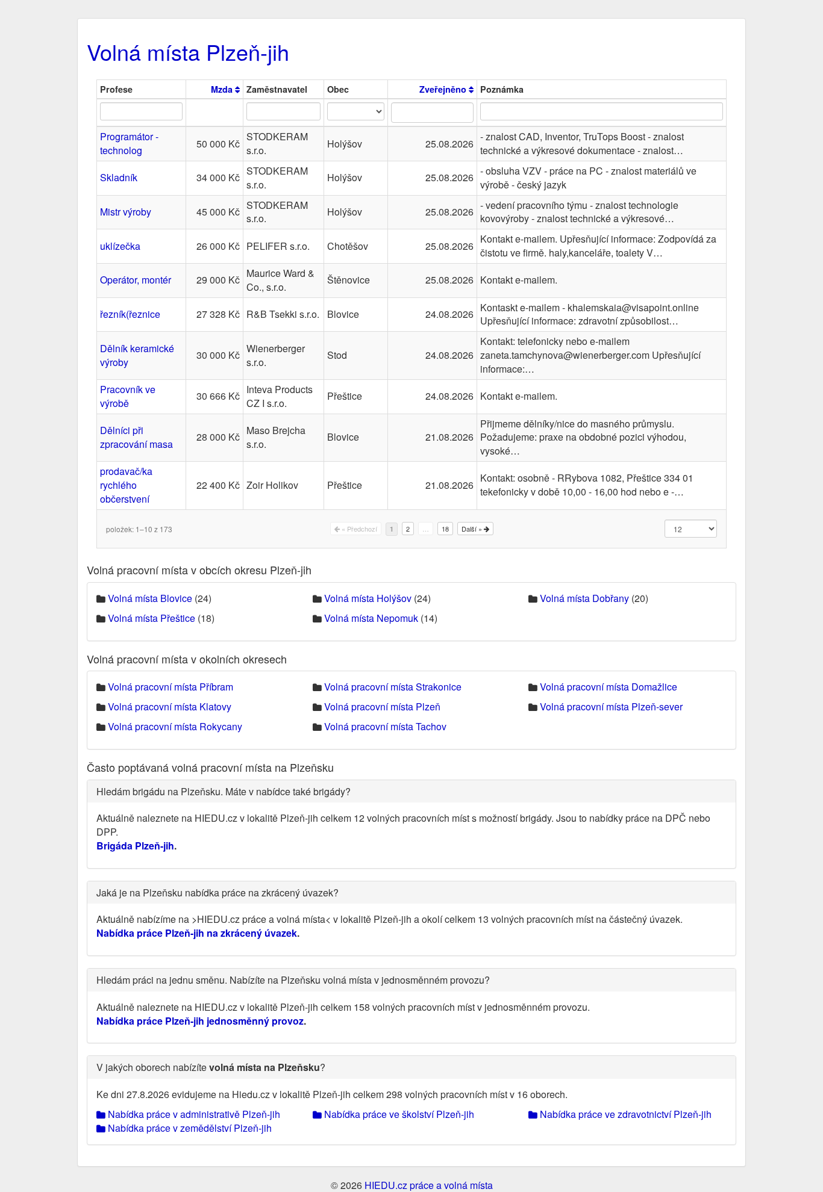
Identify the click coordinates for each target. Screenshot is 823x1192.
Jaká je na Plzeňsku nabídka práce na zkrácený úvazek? (217, 892)
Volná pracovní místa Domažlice (608, 687)
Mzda (223, 89)
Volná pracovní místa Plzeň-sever (611, 706)
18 (445, 528)
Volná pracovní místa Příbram (170, 687)
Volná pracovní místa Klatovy (169, 706)
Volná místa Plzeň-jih (188, 51)
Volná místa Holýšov (367, 598)
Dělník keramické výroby (137, 355)
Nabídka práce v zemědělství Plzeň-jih (188, 1128)
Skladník (118, 177)
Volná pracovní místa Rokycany (175, 726)
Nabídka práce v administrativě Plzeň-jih (192, 1114)
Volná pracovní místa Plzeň (382, 706)
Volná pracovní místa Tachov (385, 726)
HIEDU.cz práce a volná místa (429, 1185)
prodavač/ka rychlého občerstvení (126, 485)
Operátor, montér (135, 280)
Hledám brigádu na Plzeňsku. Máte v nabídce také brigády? (223, 791)
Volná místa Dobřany (584, 598)
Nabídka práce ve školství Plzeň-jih (398, 1114)
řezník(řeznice (130, 314)
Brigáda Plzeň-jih (135, 845)
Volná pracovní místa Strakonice (393, 687)
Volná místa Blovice (150, 598)
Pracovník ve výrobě (127, 396)
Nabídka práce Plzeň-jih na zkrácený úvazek (196, 933)
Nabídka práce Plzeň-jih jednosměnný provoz (200, 1021)
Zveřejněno (444, 89)
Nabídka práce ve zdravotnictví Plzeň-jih (624, 1114)
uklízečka (120, 246)
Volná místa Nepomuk (371, 618)
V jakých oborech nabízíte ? (210, 1067)
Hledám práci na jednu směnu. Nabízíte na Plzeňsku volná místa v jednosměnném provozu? (293, 980)
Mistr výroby (125, 212)
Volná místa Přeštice (151, 618)
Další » (473, 528)
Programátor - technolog (129, 143)
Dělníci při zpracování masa (136, 437)
